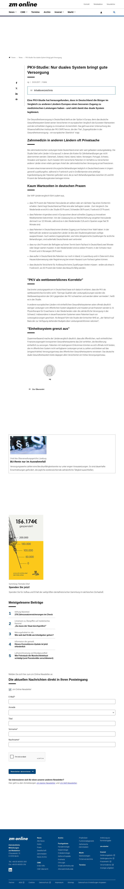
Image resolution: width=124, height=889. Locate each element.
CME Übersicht (42, 869)
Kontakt (87, 4)
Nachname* (14, 740)
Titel (10, 719)
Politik (39, 844)
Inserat (58, 12)
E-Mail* (12, 697)
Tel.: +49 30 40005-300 (18, 862)
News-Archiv (42, 857)
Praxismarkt (104, 861)
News (12, 12)
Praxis (39, 847)
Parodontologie (64, 847)
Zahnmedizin (42, 854)
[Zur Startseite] (23, 4)
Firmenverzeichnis (86, 859)
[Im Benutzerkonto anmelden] (101, 12)
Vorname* (13, 729)
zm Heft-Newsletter (68, 783)
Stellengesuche (106, 858)
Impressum (59, 882)
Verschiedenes (105, 865)
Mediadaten (98, 4)
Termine (35, 12)
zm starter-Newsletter (46, 783)
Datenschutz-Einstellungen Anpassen (92, 882)
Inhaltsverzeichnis (43, 90)
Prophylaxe (83, 838)
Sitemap (71, 882)
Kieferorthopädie (64, 856)
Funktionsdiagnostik (86, 841)
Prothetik (61, 859)
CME (22, 12)
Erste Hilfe (41, 866)
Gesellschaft (41, 850)
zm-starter (104, 846)
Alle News (40, 841)
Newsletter (111, 4)
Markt (71, 12)
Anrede (12, 707)
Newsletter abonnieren (21, 771)
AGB (20, 882)
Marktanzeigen (84, 856)
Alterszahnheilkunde (65, 869)
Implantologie (63, 850)
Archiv (47, 12)
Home (13, 57)
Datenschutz (43, 882)
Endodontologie (64, 853)
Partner (11, 882)
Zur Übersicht (38, 389)
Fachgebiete (63, 843)
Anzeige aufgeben (107, 868)
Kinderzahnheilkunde (66, 866)
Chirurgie (61, 862)
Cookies (32, 882)
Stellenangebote (106, 855)
